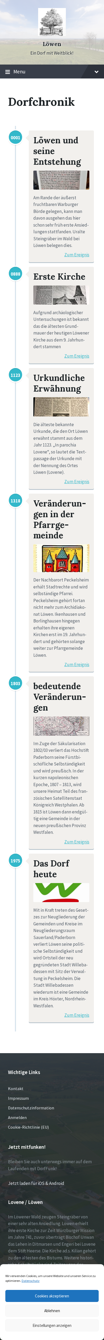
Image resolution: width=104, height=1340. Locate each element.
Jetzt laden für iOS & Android (36, 1183)
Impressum (18, 1098)
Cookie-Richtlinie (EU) (28, 1127)
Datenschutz (30, 1281)
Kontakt (15, 1088)
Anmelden (17, 1117)
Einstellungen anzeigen (52, 1325)
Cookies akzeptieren (52, 1295)
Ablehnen (52, 1310)
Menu (19, 71)
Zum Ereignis (76, 255)
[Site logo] (52, 34)
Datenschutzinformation (31, 1107)
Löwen (52, 44)
